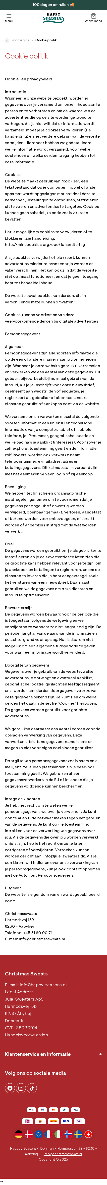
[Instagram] (10, 1088)
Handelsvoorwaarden (26, 1035)
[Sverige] (78, 1134)
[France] (49, 1134)
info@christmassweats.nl (63, 1154)
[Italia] (58, 1134)
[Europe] (39, 1134)
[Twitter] (32, 1088)
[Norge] (68, 1134)
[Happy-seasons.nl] (53, 18)
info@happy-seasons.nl (43, 985)
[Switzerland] (88, 1134)
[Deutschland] (19, 1134)
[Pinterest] (21, 1088)
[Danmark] (29, 1134)
